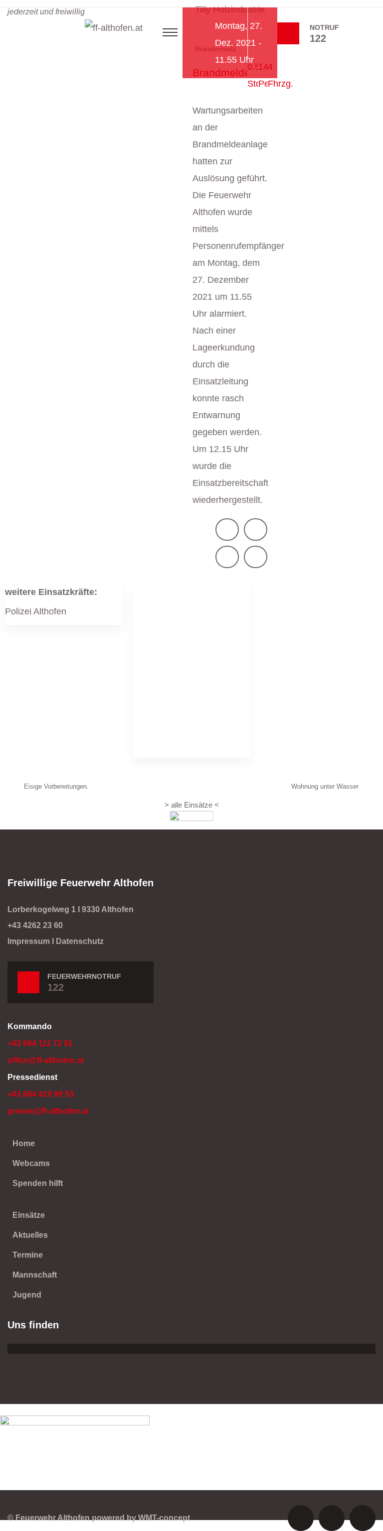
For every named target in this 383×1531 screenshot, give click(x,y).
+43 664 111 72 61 (40, 1043)
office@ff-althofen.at (45, 1060)
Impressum (28, 941)
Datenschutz (80, 941)
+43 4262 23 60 (35, 925)
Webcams (31, 1163)
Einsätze (28, 1215)
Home (23, 1143)
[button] (227, 529)
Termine (27, 1255)
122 (318, 38)
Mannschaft (34, 1275)
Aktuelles (30, 1235)
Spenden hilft (37, 1183)
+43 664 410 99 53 (40, 1094)
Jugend (26, 1295)
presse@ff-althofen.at (48, 1111)
